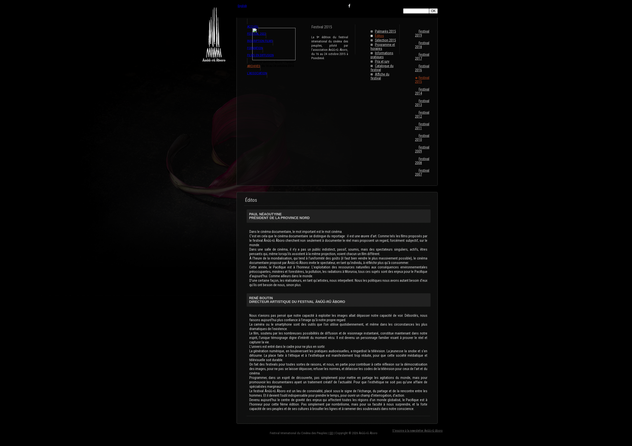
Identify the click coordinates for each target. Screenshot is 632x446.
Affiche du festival (380, 76)
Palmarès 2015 (385, 31)
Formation (255, 48)
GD (331, 433)
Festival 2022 (256, 34)
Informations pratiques (382, 55)
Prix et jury (382, 61)
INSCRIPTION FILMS (260, 41)
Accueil (252, 26)
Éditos (379, 36)
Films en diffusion (260, 55)
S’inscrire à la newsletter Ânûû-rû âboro (417, 430)
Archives (253, 66)
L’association (257, 73)
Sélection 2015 (385, 40)
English (242, 6)
